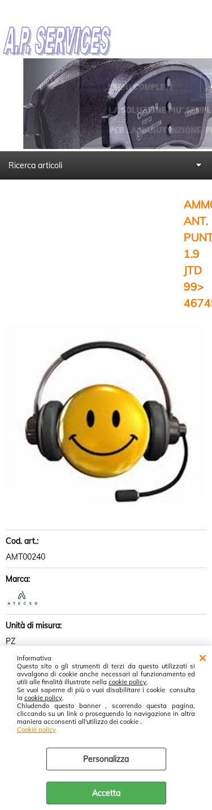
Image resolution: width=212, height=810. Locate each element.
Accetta (106, 793)
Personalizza (106, 759)
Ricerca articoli (35, 165)
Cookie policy (36, 730)
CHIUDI (202, 657)
